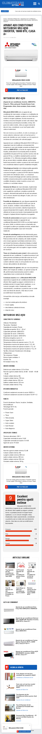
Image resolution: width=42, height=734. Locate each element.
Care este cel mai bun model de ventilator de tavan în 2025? (25, 685)
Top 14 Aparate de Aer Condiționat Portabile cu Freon (9, 592)
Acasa (5, 19)
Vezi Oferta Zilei (24, 731)
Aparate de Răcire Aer (14, 19)
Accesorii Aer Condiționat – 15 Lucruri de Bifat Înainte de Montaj (26, 717)
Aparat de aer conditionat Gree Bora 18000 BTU (26, 630)
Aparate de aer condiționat (28, 19)
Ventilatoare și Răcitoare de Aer (24, 677)
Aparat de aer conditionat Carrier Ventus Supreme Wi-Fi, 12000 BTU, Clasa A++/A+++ (27, 642)
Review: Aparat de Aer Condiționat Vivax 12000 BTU (31, 591)
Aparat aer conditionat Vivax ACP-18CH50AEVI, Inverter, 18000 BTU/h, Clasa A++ (27, 653)
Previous (5, 51)
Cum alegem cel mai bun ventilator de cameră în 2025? (26, 674)
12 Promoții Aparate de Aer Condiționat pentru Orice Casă (20, 574)
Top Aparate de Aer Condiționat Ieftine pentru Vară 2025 (9, 573)
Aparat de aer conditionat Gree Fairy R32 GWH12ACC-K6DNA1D (26, 607)
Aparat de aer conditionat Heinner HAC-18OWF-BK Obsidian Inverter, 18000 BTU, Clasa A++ (27, 619)
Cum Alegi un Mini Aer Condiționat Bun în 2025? (20, 590)
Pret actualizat (22, 90)
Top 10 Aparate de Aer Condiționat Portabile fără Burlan (24, 706)
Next (36, 51)
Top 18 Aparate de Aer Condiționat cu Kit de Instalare (31, 574)
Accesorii (18, 721)
